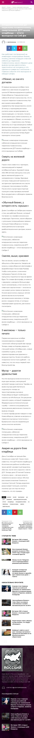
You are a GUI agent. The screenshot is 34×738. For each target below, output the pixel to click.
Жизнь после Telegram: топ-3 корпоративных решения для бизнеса (20, 561)
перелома (5, 504)
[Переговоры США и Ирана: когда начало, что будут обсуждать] (6, 623)
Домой (3, 7)
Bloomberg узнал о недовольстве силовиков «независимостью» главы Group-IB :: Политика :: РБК (8, 526)
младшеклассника (21, 501)
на (28, 501)
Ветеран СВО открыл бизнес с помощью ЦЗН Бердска (20, 541)
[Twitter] (14, 48)
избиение (9, 499)
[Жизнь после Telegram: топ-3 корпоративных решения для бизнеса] (6, 562)
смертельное (6, 506)
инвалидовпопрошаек (20, 499)
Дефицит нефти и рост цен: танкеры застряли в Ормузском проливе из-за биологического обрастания (21, 633)
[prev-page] (3, 641)
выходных (21, 497)
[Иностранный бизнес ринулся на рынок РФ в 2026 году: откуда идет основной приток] (6, 551)
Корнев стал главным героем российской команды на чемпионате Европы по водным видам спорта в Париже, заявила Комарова (21, 590)
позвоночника (14, 504)
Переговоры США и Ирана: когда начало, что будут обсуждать (22, 622)
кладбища (11, 501)
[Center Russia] (4, 42)
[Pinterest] (19, 48)
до (27, 497)
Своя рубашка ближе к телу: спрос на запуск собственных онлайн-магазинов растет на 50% (21, 602)
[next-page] (6, 641)
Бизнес (9, 7)
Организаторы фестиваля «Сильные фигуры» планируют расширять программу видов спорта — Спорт (25, 525)
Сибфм (22, 504)
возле (14, 497)
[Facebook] (9, 48)
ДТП (4, 499)
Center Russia (11, 42)
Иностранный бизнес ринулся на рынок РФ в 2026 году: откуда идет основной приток (21, 551)
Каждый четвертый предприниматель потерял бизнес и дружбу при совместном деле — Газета (21, 573)
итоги (4, 501)
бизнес (9, 497)
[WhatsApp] (24, 48)
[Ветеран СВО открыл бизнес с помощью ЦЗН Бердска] (6, 542)
